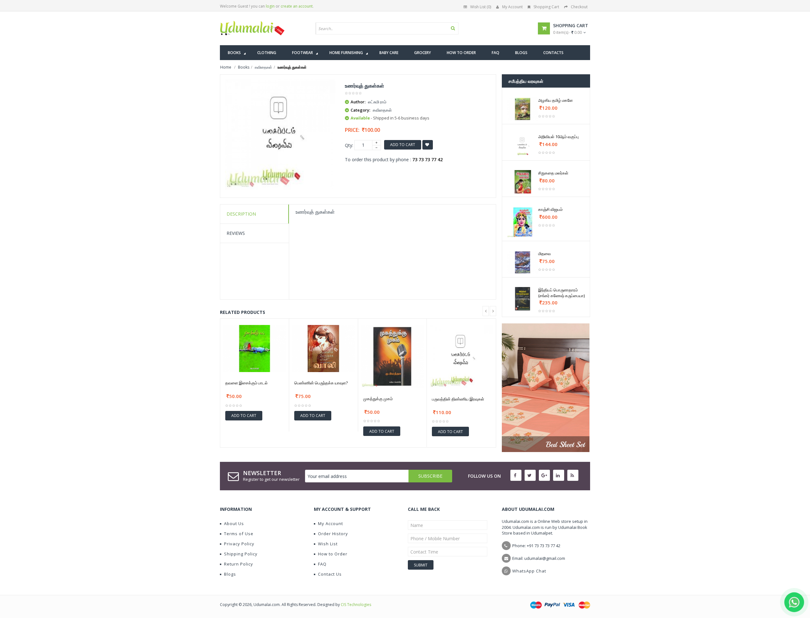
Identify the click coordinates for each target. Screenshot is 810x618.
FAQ (322, 564)
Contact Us (330, 574)
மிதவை (544, 253)
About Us (234, 523)
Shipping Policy (241, 554)
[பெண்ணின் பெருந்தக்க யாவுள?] (323, 348)
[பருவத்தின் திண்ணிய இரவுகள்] (461, 356)
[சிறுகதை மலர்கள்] (522, 181)
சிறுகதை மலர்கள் (553, 173)
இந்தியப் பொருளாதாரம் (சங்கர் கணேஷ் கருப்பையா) (561, 292)
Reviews (236, 233)
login (270, 6)
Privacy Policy (239, 544)
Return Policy (238, 564)
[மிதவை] (522, 262)
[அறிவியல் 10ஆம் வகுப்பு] (522, 145)
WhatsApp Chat (529, 571)
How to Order (332, 554)
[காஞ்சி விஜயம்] (522, 222)
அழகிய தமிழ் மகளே (555, 100)
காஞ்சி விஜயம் (550, 209)
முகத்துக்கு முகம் (378, 398)
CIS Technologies (356, 604)
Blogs (230, 574)
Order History (333, 533)
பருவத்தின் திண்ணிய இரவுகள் (458, 399)
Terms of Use (238, 533)
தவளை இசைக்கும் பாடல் (246, 383)
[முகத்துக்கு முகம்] (392, 356)
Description (241, 214)
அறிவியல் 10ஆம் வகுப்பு (558, 136)
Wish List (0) (480, 6)
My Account (512, 6)
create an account (297, 6)
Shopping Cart (546, 6)
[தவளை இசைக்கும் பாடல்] (254, 348)
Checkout (579, 6)
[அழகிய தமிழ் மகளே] (522, 109)
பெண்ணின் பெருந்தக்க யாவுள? (321, 383)
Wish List (328, 544)
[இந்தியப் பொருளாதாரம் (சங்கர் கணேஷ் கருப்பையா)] (522, 298)
